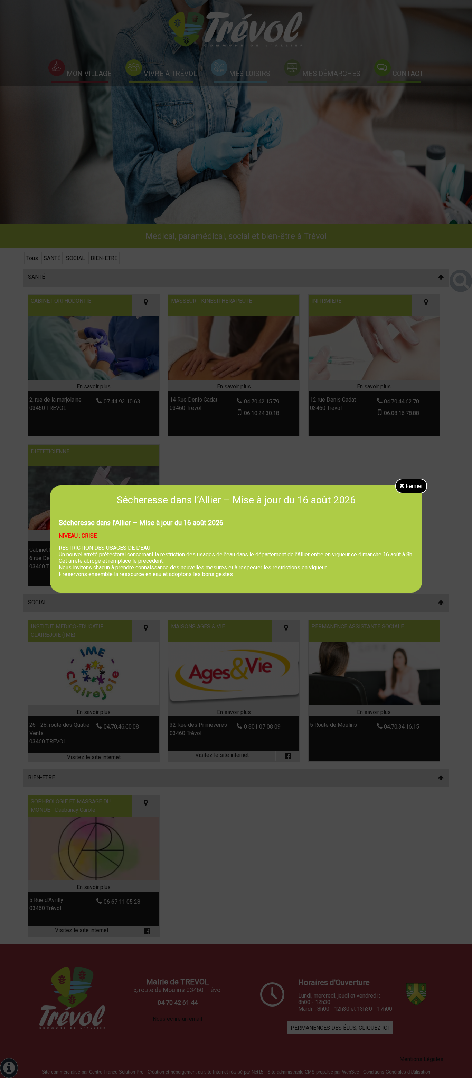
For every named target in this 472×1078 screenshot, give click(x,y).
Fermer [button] (413, 486)
